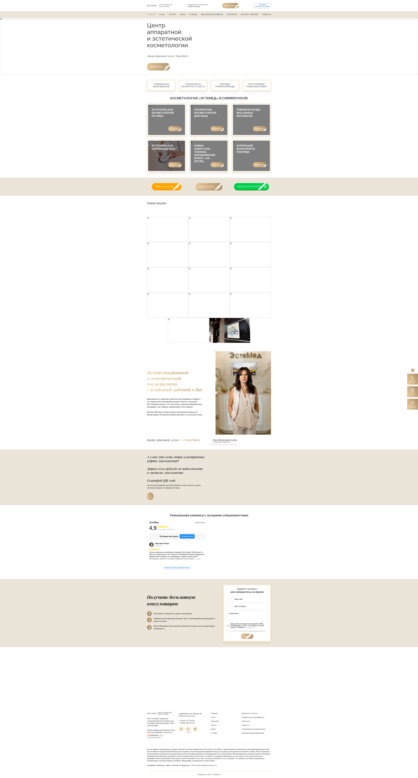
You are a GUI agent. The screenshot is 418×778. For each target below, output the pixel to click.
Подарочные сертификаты (253, 717)
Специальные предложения (253, 729)
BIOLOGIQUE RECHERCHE (212, 14)
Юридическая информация (253, 733)
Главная (151, 14)
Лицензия (215, 721)
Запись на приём (230, 5)
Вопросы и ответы (250, 713)
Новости (266, 14)
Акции (213, 729)
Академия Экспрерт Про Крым (262, 5)
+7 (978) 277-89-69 (187, 721)
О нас (162, 14)
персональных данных (257, 631)
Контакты (232, 14)
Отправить (247, 636)
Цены (182, 14)
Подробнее (174, 129)
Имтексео (217, 774)
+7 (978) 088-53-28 (187, 723)
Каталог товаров (249, 14)
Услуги (172, 14)
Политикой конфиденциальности (204, 765)
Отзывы (193, 14)
